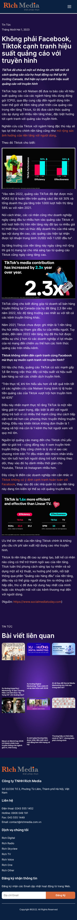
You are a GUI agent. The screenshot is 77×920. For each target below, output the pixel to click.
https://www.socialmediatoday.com (37, 601)
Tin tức (6, 24)
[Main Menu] (69, 7)
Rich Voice (8, 859)
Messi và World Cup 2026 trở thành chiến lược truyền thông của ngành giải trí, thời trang (12, 744)
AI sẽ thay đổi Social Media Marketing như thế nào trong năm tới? (63, 685)
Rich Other (8, 870)
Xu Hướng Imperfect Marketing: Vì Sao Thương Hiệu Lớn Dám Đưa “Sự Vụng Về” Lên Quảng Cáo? (13, 691)
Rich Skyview (9, 848)
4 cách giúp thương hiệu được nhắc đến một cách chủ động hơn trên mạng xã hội (38, 741)
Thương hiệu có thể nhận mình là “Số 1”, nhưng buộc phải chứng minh (63, 738)
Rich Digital (8, 837)
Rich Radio (8, 843)
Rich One (7, 864)
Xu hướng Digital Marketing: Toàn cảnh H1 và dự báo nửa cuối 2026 (37, 686)
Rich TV (6, 854)
